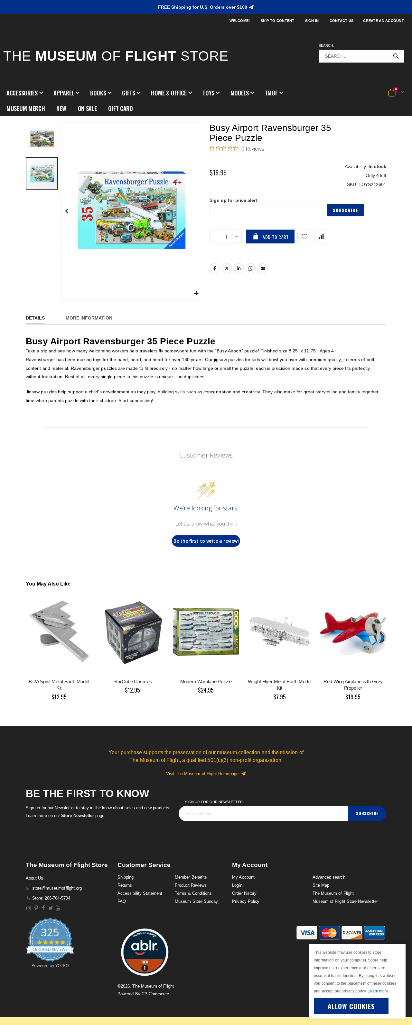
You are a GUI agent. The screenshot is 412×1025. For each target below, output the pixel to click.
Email (263, 268)
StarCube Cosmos (132, 681)
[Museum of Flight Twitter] (51, 908)
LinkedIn (239, 268)
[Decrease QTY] (214, 236)
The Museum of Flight (333, 893)
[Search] (396, 56)
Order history (244, 893)
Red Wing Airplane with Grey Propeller (352, 685)
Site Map (321, 885)
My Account (243, 877)
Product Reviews (191, 885)
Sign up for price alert (233, 200)
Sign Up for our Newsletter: (214, 802)
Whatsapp (251, 268)
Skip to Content (278, 21)
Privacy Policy (245, 901)
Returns (124, 885)
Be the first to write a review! (206, 541)
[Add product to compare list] (321, 236)
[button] (24, 93)
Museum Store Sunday (196, 901)
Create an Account (383, 21)
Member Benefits (191, 877)
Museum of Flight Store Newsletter (345, 901)
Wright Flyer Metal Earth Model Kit (280, 685)
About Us (34, 878)
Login (237, 885)
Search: (326, 45)
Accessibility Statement (140, 893)
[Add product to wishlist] (304, 236)
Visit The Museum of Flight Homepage (203, 773)
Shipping (125, 877)
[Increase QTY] (237, 236)
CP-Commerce (155, 993)
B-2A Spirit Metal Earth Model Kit (59, 685)
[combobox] (361, 56)
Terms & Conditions (193, 893)
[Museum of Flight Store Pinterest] (36, 908)
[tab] (40, 318)
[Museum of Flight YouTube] (58, 908)
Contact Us (342, 21)
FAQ (121, 901)
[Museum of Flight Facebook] (44, 908)
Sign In (312, 21)
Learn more (378, 991)
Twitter (227, 268)
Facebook (215, 268)
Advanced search (329, 877)
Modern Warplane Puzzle (206, 681)
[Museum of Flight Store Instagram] (29, 908)
